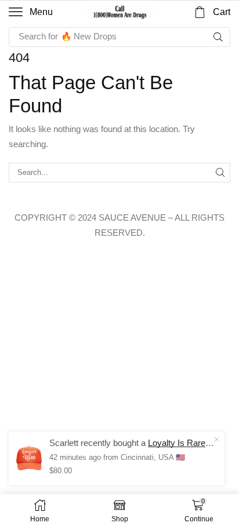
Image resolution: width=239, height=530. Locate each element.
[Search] (218, 37)
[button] (31, 12)
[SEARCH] (220, 172)
